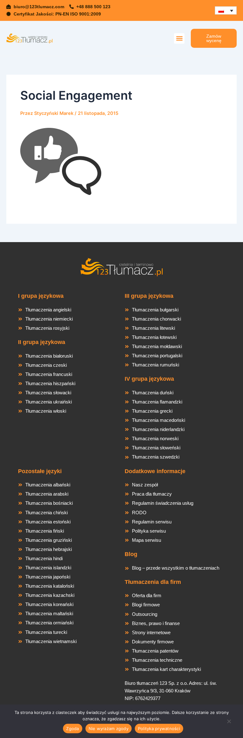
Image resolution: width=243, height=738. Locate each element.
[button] (179, 38)
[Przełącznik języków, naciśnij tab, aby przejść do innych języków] (226, 10)
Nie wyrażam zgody (108, 728)
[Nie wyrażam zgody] (228, 723)
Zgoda (72, 728)
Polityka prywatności (159, 728)
